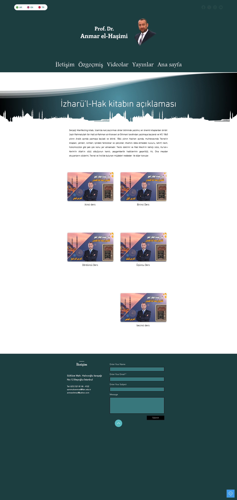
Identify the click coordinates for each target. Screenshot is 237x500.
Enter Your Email (117, 374)
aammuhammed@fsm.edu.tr (79, 389)
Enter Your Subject (118, 384)
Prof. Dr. (104, 28)
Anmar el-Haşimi (104, 36)
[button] (143, 64)
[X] (209, 7)
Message (114, 394)
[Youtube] (221, 7)
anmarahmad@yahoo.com (78, 392)
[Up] (118, 423)
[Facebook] (203, 7)
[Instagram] (215, 7)
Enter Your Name (117, 364)
